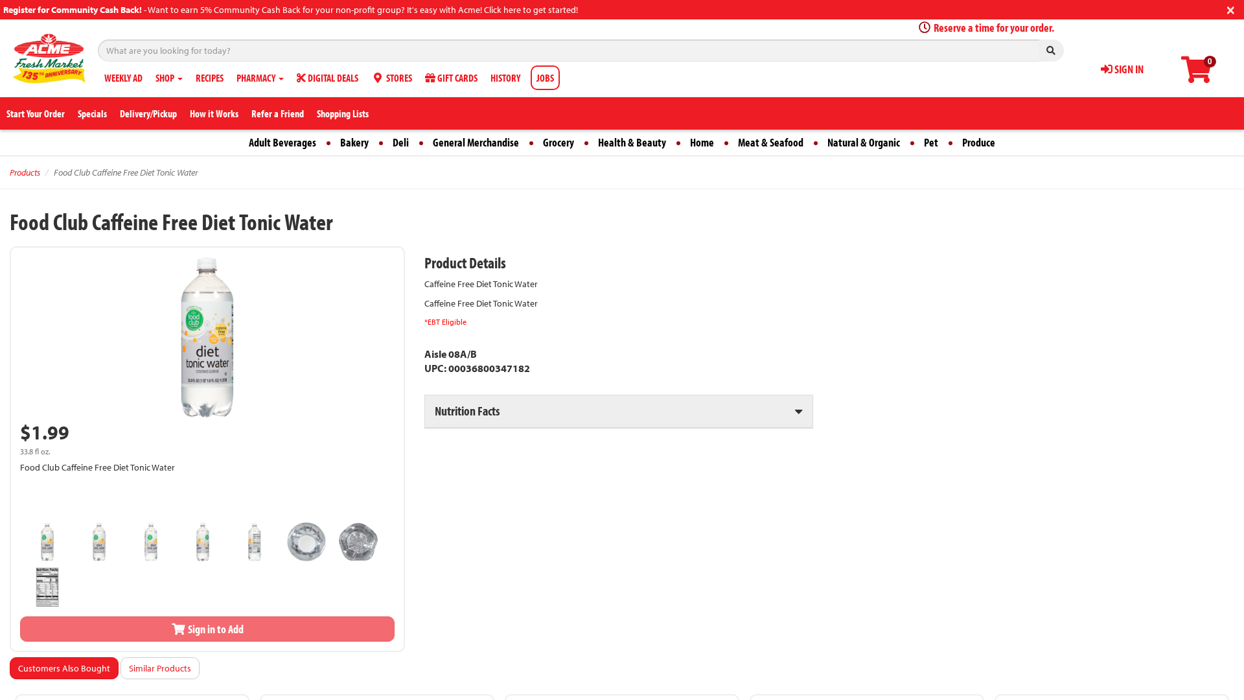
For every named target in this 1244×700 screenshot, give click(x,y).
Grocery (558, 142)
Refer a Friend (277, 113)
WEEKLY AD (123, 77)
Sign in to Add (215, 629)
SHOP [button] (166, 77)
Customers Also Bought (64, 668)
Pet (931, 142)
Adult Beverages (282, 142)
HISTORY (505, 77)
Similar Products (160, 668)
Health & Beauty (632, 142)
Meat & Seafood (770, 142)
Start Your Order (35, 113)
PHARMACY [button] (256, 77)
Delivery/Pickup (148, 113)
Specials (92, 113)
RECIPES (210, 77)
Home (702, 142)
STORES (398, 77)
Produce (978, 142)
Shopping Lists (343, 113)
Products (25, 172)
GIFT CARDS (456, 77)
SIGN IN (1128, 69)
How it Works (214, 113)
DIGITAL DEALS (332, 77)
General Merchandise (476, 142)
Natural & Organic (863, 142)
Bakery (354, 142)
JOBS (545, 77)
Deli (401, 142)
